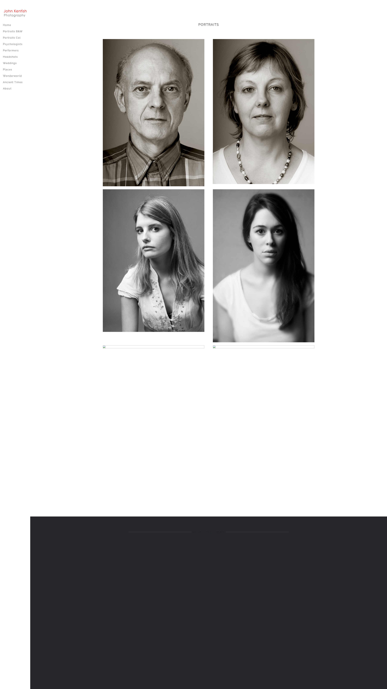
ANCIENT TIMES (123, 636)
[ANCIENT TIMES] (123, 586)
